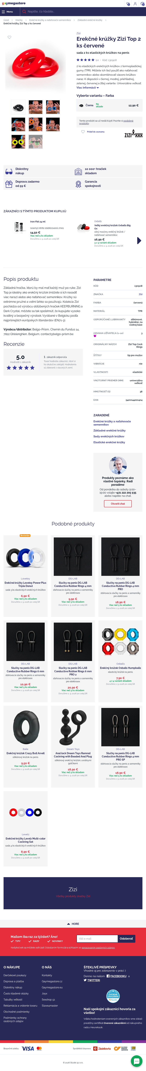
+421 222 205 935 (126, 492)
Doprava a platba (14, 981)
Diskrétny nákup (13, 987)
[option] (41, 230)
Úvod (6, 20)
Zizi (78, 33)
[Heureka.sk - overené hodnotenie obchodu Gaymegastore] (113, 1002)
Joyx (44, 993)
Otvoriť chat (118, 503)
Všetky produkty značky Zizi (73, 896)
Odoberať (126, 938)
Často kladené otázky (16, 993)
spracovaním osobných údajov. (98, 947)
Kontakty (47, 975)
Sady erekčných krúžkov (108, 436)
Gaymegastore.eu (52, 987)
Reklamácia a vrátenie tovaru (20, 1005)
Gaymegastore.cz (52, 981)
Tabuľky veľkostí (13, 999)
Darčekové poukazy (15, 975)
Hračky (19, 20)
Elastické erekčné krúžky (109, 442)
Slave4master (50, 1005)
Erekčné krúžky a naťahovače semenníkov (50, 20)
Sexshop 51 (48, 999)
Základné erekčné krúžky (90, 20)
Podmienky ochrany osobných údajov (15, 1019)
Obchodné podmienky (17, 1011)
